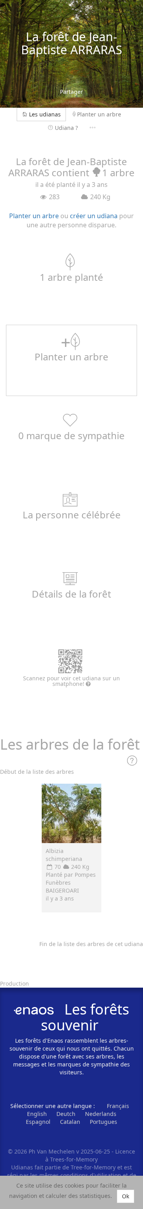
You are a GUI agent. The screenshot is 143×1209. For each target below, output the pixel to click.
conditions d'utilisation (91, 1175)
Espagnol (38, 1121)
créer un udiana (94, 215)
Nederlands (100, 1114)
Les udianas (45, 114)
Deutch (65, 1114)
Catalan (70, 1121)
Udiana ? (66, 127)
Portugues (103, 1121)
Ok (125, 1196)
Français (118, 1106)
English (37, 1114)
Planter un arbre (99, 114)
